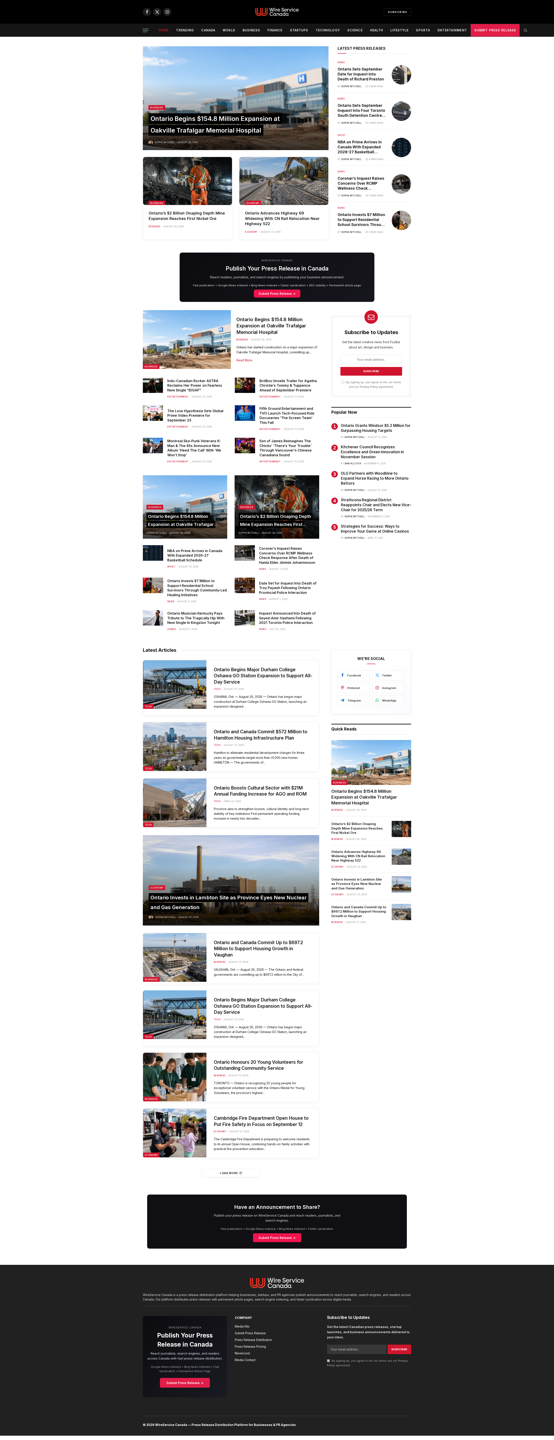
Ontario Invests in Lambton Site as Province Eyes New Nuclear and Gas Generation (356, 883)
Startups (299, 30)
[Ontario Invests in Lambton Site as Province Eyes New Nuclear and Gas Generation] (231, 880)
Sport (342, 135)
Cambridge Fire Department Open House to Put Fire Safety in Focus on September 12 (261, 1121)
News (341, 62)
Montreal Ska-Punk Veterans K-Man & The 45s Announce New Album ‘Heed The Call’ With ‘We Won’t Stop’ (194, 448)
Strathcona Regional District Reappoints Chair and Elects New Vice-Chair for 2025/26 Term (376, 505)
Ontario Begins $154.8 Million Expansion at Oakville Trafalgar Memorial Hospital (271, 326)
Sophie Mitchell (165, 142)
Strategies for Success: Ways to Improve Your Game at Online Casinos (375, 528)
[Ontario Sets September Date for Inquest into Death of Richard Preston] (401, 75)
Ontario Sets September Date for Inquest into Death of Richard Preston (361, 74)
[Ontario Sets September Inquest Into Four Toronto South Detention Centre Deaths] (401, 111)
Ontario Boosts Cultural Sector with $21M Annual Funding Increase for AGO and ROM (260, 791)
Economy (252, 203)
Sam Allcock (353, 463)
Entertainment (452, 30)
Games (171, 629)
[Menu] (145, 30)
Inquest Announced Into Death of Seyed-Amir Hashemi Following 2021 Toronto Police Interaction (287, 618)
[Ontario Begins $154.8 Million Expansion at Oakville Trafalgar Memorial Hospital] (236, 98)
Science (355, 30)
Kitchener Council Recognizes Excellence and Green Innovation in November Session (372, 452)
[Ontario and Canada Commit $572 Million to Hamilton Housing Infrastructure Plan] (174, 746)
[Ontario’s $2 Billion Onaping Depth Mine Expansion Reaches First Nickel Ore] (187, 181)
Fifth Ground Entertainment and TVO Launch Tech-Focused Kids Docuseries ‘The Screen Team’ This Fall (286, 415)
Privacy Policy (369, 387)
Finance (275, 30)
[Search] (525, 30)
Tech (148, 706)
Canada (208, 30)
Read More (244, 360)
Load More (229, 1173)
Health (376, 30)
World (229, 30)
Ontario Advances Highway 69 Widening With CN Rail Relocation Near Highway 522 (282, 218)
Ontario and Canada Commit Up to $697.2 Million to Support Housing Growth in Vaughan (258, 949)
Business (251, 30)
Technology (328, 30)
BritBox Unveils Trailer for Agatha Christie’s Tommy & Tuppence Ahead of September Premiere (288, 385)
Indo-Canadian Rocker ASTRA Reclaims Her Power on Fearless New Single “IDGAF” (194, 385)
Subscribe (397, 12)
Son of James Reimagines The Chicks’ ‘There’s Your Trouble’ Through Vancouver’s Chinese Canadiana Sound (285, 448)
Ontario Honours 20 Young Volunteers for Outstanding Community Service (258, 1065)
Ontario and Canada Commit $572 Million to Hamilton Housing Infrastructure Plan (260, 735)
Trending (185, 30)
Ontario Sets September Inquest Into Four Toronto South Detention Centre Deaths (361, 111)
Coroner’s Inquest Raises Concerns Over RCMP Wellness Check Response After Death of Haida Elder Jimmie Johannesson (361, 183)
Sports (423, 30)
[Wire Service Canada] (277, 12)
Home (164, 30)
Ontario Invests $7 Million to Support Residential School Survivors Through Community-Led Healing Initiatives (362, 220)
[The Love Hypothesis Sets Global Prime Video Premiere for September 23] (153, 413)
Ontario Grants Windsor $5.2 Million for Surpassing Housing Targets (376, 428)
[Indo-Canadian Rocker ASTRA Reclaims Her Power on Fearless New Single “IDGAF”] (153, 385)
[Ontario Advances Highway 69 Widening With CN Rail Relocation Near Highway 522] (283, 181)
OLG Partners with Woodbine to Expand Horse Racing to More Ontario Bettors (375, 478)
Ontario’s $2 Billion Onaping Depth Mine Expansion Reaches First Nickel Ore (187, 216)
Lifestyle (399, 30)
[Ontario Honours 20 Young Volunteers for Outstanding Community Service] (174, 1077)
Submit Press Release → (277, 293)
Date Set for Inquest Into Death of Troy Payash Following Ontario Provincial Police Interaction (288, 588)
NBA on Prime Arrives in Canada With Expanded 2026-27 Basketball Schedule (360, 147)
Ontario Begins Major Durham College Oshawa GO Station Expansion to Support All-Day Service (263, 676)
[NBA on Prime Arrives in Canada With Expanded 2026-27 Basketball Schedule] (401, 147)
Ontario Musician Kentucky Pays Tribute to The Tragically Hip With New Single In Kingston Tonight (195, 618)
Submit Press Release (495, 30)
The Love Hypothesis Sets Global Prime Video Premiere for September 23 (195, 416)
